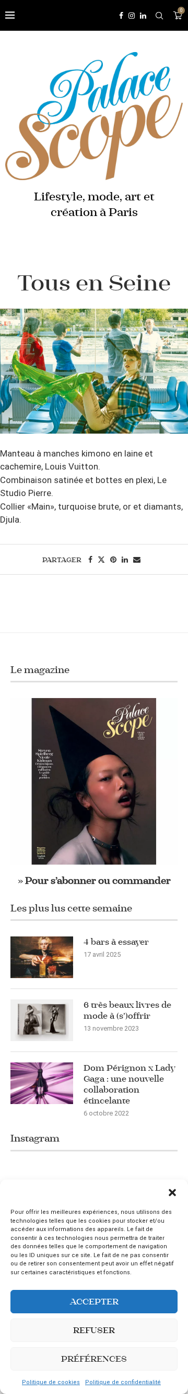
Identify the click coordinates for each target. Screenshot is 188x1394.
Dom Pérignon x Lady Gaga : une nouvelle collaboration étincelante (129, 1084)
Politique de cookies (51, 1382)
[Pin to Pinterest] (113, 559)
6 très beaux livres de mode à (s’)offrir (127, 1010)
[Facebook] (121, 16)
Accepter (94, 1302)
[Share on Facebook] (90, 559)
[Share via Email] (136, 559)
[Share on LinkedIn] (125, 559)
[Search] (159, 16)
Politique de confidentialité (123, 1382)
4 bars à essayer (116, 942)
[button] (172, 1192)
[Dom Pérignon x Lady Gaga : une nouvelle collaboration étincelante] (41, 1083)
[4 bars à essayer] (41, 957)
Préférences (94, 1359)
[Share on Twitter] (101, 559)
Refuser (94, 1330)
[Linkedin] (143, 16)
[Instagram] (131, 16)
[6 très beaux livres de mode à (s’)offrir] (41, 1020)
